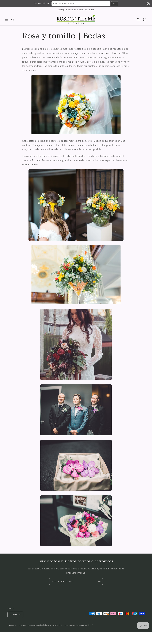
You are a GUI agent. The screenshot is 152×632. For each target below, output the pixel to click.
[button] (147, 4)
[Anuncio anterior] (6, 10)
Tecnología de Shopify (85, 625)
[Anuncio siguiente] (146, 10)
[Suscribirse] (99, 581)
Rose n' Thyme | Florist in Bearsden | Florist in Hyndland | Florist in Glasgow (45, 625)
